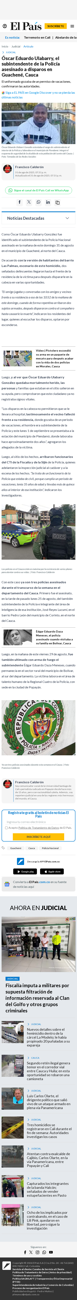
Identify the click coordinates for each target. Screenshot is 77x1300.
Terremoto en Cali (37, 37)
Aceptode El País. (40, 827)
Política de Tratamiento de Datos (38, 827)
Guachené (15, 848)
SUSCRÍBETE (55, 26)
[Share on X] (29, 202)
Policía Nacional (50, 848)
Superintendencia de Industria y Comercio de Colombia (42, 1284)
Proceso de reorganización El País (30, 1288)
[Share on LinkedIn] (48, 202)
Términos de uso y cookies (27, 1275)
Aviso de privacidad (60, 1272)
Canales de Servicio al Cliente (48, 1269)
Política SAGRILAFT (23, 1278)
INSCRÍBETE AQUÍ (38, 836)
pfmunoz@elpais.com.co (25, 1294)
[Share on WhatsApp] (38, 202)
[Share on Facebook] (19, 202)
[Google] (25, 871)
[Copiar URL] (57, 202)
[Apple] (52, 871)
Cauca (31, 848)
